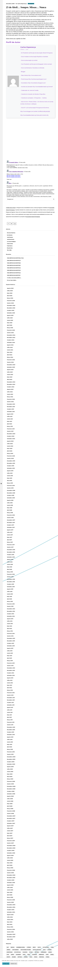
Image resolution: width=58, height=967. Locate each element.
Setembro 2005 (11, 882)
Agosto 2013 (10, 648)
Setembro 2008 (11, 793)
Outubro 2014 (10, 613)
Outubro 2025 (10, 310)
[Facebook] (8, 223)
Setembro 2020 (11, 438)
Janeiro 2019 (10, 488)
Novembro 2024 (11, 337)
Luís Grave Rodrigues (11, 241)
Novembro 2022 (11, 384)
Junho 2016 (10, 564)
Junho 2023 (10, 374)
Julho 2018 (9, 502)
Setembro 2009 (11, 764)
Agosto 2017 (10, 529)
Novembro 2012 (11, 670)
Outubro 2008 (10, 791)
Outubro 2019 (10, 465)
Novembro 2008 (11, 788)
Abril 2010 (9, 746)
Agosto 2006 (10, 855)
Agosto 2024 (10, 345)
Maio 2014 (9, 626)
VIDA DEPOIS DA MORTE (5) (13, 265)
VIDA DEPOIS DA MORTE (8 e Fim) (15, 258)
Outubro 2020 (10, 436)
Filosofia (25, 952)
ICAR (8, 954)
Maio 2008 (9, 803)
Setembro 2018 (11, 497)
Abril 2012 (9, 687)
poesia (47, 956)
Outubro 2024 (10, 340)
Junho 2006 (10, 860)
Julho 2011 (9, 710)
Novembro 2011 (11, 700)
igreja (12, 954)
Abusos (12, 947)
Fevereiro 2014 (11, 633)
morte (8, 956)
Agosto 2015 (10, 589)
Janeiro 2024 (10, 362)
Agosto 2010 (10, 737)
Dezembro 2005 (11, 875)
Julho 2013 (9, 650)
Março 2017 (10, 542)
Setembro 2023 (11, 367)
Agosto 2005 (10, 885)
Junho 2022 (10, 394)
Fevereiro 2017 (11, 544)
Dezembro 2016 (11, 549)
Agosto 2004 (10, 914)
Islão (24, 954)
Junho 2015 (10, 594)
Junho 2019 (10, 475)
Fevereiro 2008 (11, 811)
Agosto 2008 (10, 796)
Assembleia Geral (20, 947)
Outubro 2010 (10, 732)
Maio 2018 (9, 507)
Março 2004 (10, 927)
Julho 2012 (9, 680)
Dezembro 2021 (11, 404)
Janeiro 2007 (10, 843)
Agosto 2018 (10, 500)
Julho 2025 (10, 317)
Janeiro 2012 (10, 695)
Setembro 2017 (11, 527)
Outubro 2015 (10, 584)
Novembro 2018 (11, 493)
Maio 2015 (9, 596)
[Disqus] (30, 139)
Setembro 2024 (11, 342)
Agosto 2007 (10, 825)
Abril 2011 (9, 717)
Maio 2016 (9, 566)
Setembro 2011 (10, 705)
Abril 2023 (9, 379)
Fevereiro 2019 (11, 485)
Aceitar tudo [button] (6, 963)
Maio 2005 (9, 892)
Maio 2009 (9, 774)
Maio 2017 (9, 537)
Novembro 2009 (11, 759)
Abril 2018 (9, 510)
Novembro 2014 (11, 611)
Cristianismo (15, 949)
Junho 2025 (10, 320)
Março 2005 (10, 897)
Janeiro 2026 (10, 303)
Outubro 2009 (10, 761)
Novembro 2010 (11, 729)
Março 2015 (10, 601)
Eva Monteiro (9, 235)
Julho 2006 (10, 857)
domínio (49, 949)
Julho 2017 (9, 532)
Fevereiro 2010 (11, 751)
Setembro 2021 (11, 411)
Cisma (52, 947)
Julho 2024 (10, 347)
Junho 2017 (10, 534)
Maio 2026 (9, 293)
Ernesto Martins (11, 232)
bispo (34, 947)
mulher (14, 956)
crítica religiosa (37, 949)
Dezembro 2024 (11, 335)
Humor (50, 952)
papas (35, 956)
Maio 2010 (9, 744)
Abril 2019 (9, 480)
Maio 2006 (9, 862)
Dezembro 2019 (11, 460)
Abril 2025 (9, 325)
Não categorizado (31, 3)
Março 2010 (10, 749)
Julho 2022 (10, 391)
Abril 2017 (9, 539)
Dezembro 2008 (11, 786)
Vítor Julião (9, 250)
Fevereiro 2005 (11, 899)
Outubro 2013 (10, 643)
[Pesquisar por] (53, 199)
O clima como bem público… (14, 277)
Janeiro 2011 (10, 724)
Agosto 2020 (10, 441)
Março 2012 (10, 690)
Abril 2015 (9, 599)
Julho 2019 (9, 473)
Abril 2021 (9, 423)
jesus (28, 954)
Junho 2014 (10, 623)
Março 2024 (10, 357)
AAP (8, 947)
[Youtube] (15, 223)
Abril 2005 (9, 894)
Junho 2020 (10, 446)
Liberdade (41, 954)
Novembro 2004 (11, 907)
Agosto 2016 (10, 559)
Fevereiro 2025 (11, 330)
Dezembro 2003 (11, 934)
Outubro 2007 (10, 820)
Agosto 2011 (10, 707)
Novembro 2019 (11, 463)
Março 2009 (10, 779)
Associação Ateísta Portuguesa (33, 216)
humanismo (43, 952)
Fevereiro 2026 (11, 300)
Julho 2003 (10, 939)
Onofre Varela (10, 243)
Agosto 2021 (10, 414)
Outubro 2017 (10, 525)
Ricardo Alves (10, 248)
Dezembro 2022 (11, 382)
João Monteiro (10, 237)
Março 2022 (10, 396)
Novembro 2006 (11, 848)
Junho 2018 (10, 505)
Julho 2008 (10, 798)
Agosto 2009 (10, 766)
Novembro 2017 (11, 522)
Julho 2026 (10, 290)
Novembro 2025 (11, 308)
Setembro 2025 (11, 312)
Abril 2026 (9, 295)
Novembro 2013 (11, 640)
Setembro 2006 (11, 853)
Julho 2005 (10, 887)
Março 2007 (10, 838)
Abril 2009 (9, 776)
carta (39, 947)
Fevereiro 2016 (11, 574)
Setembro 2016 (11, 557)
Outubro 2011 (10, 702)
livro (47, 954)
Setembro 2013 (11, 645)
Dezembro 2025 (11, 305)
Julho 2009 (10, 769)
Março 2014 (10, 631)
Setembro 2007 (11, 823)
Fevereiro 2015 (10, 603)
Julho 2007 (10, 828)
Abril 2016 (9, 569)
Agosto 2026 (10, 288)
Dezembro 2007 (11, 816)
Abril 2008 (9, 806)
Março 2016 (10, 571)
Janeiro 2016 (10, 576)
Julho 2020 (10, 443)
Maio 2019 (9, 478)
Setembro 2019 (11, 468)
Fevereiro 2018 (11, 515)
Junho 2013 (10, 653)
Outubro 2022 (10, 386)
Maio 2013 (9, 655)
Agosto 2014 (10, 618)
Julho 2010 (9, 739)
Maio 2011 (9, 714)
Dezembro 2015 (11, 579)
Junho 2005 (10, 889)
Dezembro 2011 (11, 697)
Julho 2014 (9, 621)
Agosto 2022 (10, 389)
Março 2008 (10, 808)
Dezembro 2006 (11, 845)
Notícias (20, 956)
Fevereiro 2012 (11, 692)
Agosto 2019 (10, 470)
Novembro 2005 (11, 877)
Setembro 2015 (11, 586)
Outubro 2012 (10, 672)
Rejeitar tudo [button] (13, 963)
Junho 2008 (10, 801)
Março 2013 (10, 660)
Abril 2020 (9, 451)
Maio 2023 (9, 377)
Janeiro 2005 (10, 902)
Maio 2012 (9, 685)
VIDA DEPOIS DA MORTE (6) (14, 263)
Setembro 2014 (11, 616)
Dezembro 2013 (11, 638)
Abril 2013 (9, 658)
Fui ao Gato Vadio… (12, 280)
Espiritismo (9, 952)
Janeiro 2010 (10, 754)
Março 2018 (10, 512)
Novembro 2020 (11, 433)
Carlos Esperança (28, 47)
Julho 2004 (10, 917)
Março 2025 (10, 327)
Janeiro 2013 (10, 665)
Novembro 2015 (11, 581)
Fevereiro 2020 (11, 456)
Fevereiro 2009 (11, 781)
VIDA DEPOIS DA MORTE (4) (14, 267)
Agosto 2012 (10, 677)
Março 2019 (10, 483)
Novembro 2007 (11, 818)
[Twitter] (11, 223)
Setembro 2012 (11, 675)
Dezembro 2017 (11, 520)
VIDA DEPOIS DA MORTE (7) (14, 260)
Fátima (31, 952)
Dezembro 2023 (11, 364)
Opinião (26, 956)
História (37, 952)
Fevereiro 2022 (11, 399)
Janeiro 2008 (10, 813)
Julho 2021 (9, 416)
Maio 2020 (9, 448)
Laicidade (34, 954)
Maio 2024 (9, 352)
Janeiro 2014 (10, 636)
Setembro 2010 (11, 734)
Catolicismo (46, 947)
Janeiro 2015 (10, 606)
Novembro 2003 (11, 936)
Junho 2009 (10, 771)
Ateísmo (29, 947)
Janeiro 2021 (10, 431)
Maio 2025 (9, 322)
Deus (44, 949)
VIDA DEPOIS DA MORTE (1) (13, 275)
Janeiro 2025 (10, 332)
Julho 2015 (9, 591)
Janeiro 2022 (10, 401)
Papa (31, 956)
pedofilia (41, 956)
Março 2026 (10, 298)
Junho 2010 (10, 742)
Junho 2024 (10, 349)
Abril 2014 (9, 628)
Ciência (8, 949)
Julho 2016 (9, 562)
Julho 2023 (10, 372)
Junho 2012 (10, 682)
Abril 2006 (9, 865)
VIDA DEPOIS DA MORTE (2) (14, 272)
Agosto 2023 (10, 369)
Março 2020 (10, 453)
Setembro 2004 (11, 912)
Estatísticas (17, 952)
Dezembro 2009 (11, 756)
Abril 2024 (9, 354)
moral (52, 954)
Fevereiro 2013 (11, 663)
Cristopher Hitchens (26, 949)
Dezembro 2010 (11, 727)
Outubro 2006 (10, 850)
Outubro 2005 (10, 880)
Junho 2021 (10, 418)
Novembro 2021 (11, 406)
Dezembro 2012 (11, 668)
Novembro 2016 (11, 552)
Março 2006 (10, 867)
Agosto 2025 (10, 315)
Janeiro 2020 (10, 458)
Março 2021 (10, 426)
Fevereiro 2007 (11, 840)
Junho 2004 (10, 919)
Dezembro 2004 (11, 904)
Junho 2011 (10, 712)
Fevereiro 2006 (11, 870)
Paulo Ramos (9, 245)
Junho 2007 (10, 830)
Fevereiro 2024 (11, 359)
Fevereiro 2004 (11, 929)
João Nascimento (10, 239)
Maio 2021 (9, 421)
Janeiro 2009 (10, 783)
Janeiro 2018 (10, 517)
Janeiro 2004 (10, 931)
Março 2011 (10, 719)
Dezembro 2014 (11, 608)
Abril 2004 (9, 924)
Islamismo (18, 954)
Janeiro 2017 (10, 547)
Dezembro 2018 (11, 490)
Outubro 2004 (10, 909)
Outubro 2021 (10, 409)
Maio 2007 (9, 833)
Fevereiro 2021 (11, 428)
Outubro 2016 (10, 554)
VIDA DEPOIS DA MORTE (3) (14, 270)
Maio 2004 (9, 922)
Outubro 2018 (10, 495)
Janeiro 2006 (10, 872)
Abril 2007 (9, 835)
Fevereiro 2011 (10, 722)
